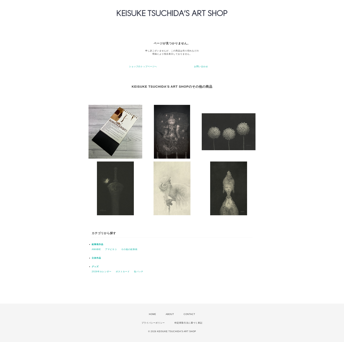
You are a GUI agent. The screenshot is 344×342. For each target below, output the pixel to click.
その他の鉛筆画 (129, 249)
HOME (152, 314)
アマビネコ (111, 249)
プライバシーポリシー (153, 323)
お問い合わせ (201, 66)
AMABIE (96, 249)
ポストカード (123, 271)
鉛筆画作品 (97, 244)
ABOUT (170, 314)
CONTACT (189, 314)
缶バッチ (138, 271)
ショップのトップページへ (143, 66)
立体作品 (96, 258)
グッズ (95, 266)
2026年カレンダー (101, 271)
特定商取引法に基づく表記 (188, 323)
